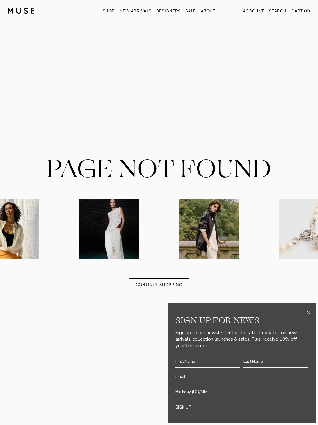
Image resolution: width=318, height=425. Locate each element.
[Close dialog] (308, 312)
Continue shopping (159, 285)
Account (253, 11)
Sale (190, 11)
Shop (109, 11)
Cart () (300, 11)
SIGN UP (183, 407)
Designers (168, 11)
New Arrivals (136, 11)
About (208, 11)
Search (278, 11)
